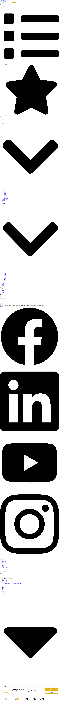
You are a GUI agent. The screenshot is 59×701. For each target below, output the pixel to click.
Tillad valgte (51, 692)
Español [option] (3, 120)
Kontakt (3, 202)
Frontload (5, 273)
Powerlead (5, 195)
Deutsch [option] (3, 119)
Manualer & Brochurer (5, 199)
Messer (3, 283)
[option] (30, 118)
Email (1, 302)
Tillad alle (51, 689)
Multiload (5, 191)
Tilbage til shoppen (3, 298)
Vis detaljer (47, 699)
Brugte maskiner (6, 198)
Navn (1, 301)
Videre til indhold (2, 0)
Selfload (5, 194)
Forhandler (3, 200)
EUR (2, 589)
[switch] (26, 699)
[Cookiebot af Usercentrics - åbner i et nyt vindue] (6, 699)
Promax (5, 192)
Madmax (5, 193)
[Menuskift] (0, 4)
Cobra (4, 196)
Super (4, 190)
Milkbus (5, 197)
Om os (3, 201)
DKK (3, 588)
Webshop (3, 203)
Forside (3, 122)
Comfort (5, 278)
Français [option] (3, 291)
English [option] (3, 118)
